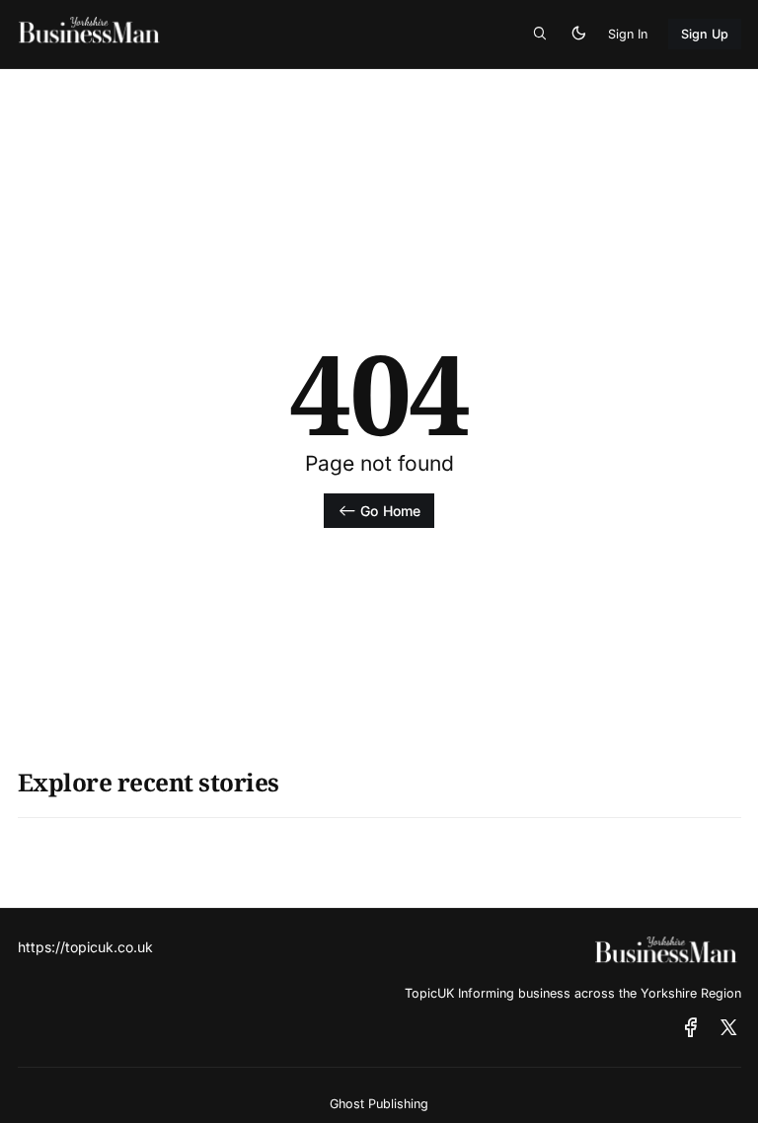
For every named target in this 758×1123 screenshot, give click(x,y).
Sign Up (704, 34)
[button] (540, 34)
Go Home (390, 510)
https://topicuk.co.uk (85, 946)
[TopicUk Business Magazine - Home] (174, 34)
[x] (729, 1028)
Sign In (627, 34)
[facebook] (691, 1028)
